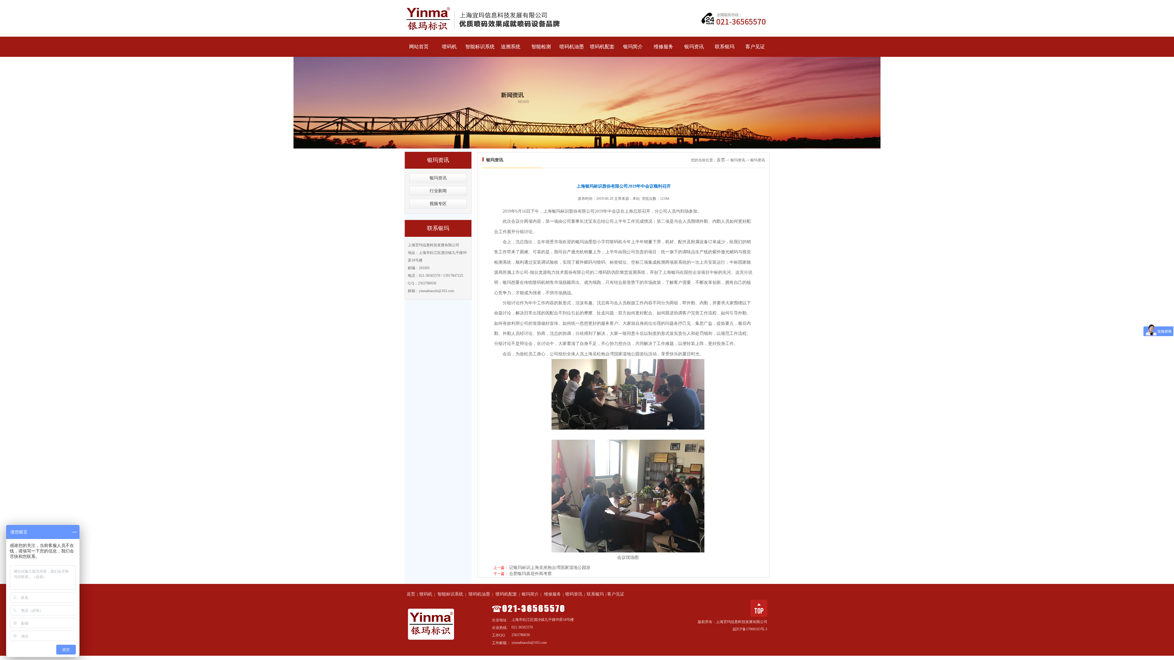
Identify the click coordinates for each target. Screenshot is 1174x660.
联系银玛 (724, 46)
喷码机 (449, 46)
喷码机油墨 (571, 46)
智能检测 (541, 46)
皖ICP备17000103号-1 (750, 629)
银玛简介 (633, 46)
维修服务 (663, 46)
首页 (721, 160)
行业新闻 (438, 191)
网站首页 (419, 46)
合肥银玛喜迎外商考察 (530, 573)
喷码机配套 (602, 46)
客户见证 (755, 46)
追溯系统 (510, 46)
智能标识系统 (480, 46)
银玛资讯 (694, 46)
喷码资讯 (573, 594)
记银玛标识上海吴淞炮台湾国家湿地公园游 (549, 567)
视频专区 (438, 203)
